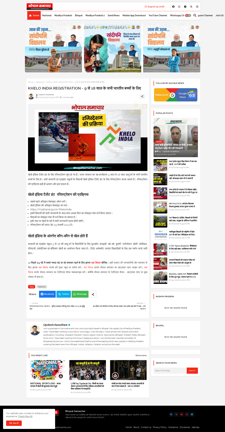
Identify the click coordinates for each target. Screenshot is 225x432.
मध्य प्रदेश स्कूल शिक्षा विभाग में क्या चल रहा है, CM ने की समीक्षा (183, 162)
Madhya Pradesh (63, 15)
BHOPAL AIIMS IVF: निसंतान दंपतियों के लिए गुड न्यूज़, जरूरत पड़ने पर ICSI (183, 275)
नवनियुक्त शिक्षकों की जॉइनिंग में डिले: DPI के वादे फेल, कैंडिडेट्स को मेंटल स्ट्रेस (182, 234)
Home (36, 15)
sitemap (195, 427)
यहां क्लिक (96, 262)
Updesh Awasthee (55, 324)
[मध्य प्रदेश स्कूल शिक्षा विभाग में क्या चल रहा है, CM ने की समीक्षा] (160, 165)
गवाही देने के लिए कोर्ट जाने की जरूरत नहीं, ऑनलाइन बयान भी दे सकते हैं (182, 176)
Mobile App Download (134, 15)
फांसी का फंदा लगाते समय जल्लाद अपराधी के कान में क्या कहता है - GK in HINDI (128, 384)
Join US (219, 15)
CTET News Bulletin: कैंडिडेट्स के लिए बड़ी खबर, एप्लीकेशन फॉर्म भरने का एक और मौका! (183, 248)
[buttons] (173, 6)
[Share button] (93, 294)
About (136, 427)
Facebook (49, 294)
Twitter (65, 294)
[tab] (34, 15)
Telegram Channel (203, 15)
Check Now (24, 416)
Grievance (173, 427)
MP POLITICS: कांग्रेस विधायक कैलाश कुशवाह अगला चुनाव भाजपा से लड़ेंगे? (182, 206)
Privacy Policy (160, 427)
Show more (141, 355)
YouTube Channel (158, 15)
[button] (188, 15)
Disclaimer (185, 427)
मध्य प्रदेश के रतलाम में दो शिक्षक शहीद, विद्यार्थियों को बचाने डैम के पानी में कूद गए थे (183, 192)
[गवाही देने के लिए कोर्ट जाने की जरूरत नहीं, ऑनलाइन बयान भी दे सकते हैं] (160, 179)
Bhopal (78, 15)
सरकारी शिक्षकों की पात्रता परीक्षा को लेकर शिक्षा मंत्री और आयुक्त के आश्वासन (182, 263)
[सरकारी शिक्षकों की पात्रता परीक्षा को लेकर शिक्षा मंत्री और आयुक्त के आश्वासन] (160, 264)
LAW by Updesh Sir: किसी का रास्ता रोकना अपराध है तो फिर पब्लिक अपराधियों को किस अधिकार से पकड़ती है (87, 386)
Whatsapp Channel (180, 15)
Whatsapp (82, 294)
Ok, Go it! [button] (14, 423)
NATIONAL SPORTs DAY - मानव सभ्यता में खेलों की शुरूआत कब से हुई (45, 384)
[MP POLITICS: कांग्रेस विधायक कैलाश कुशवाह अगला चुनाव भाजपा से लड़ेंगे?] (160, 207)
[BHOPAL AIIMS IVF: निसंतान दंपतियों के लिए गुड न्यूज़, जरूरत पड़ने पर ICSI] (160, 278)
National (46, 15)
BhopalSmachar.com (61, 427)
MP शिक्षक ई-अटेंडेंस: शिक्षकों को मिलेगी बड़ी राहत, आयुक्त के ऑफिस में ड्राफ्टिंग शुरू (183, 220)
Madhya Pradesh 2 (95, 15)
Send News (114, 15)
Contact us (146, 427)
